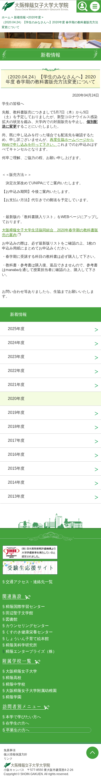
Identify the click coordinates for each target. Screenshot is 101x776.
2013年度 (16, 496)
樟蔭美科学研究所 (21, 645)
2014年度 (16, 482)
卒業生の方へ (17, 730)
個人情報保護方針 (15, 754)
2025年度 (16, 329)
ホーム (6, 17)
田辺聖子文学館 (19, 613)
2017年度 (16, 440)
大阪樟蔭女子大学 (21, 671)
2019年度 (16, 412)
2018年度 (16, 426)
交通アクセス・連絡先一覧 (29, 582)
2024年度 (16, 343)
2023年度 (16, 357)
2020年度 (34, 17)
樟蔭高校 (13, 678)
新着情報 (20, 17)
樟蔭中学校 (15, 684)
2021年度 (16, 384)
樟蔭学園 (13, 697)
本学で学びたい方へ (23, 717)
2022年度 (16, 371)
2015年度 (16, 468)
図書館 (11, 619)
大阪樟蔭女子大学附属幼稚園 (31, 691)
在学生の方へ (17, 723)
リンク (8, 758)
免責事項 (9, 750)
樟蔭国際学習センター (25, 606)
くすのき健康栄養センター (29, 632)
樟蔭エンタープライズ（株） (31, 651)
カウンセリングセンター (27, 626)
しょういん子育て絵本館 (27, 639)
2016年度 (16, 454)
